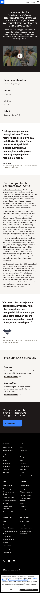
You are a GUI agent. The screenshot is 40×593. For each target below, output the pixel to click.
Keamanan (6, 463)
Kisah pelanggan (8, 528)
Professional (24, 450)
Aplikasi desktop (8, 447)
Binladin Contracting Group (12, 190)
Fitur (4, 457)
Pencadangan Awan (9, 500)
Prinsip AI (23, 503)
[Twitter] (4, 561)
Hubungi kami (24, 489)
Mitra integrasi (7, 549)
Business (23, 454)
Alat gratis (6, 472)
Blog (4, 521)
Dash (21, 460)
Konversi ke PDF (8, 512)
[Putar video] (20, 56)
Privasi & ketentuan (26, 492)
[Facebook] (9, 561)
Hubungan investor (26, 528)
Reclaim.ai (23, 469)
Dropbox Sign (18, 264)
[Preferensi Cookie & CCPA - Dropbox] (20, 583)
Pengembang (7, 536)
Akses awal (6, 466)
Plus (21, 447)
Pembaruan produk (26, 476)
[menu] (38, 2)
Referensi (6, 542)
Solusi (5, 460)
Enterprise (23, 457)
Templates (6, 469)
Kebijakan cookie (25, 495)
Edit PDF (5, 503)
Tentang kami (24, 521)
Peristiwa (6, 525)
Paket (22, 472)
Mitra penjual (7, 546)
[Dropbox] (2, 2)
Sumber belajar (25, 510)
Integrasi (5, 454)
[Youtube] (14, 561)
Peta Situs (23, 506)
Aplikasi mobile (8, 450)
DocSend (23, 463)
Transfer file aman (8, 497)
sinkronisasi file (8, 231)
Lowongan (23, 525)
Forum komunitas (8, 539)
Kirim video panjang (9, 489)
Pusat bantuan (24, 485)
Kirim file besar (7, 485)
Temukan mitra (7, 552)
